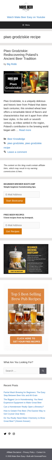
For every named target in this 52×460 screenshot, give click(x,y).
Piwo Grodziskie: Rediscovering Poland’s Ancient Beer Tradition (21, 55)
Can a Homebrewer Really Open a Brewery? (24, 407)
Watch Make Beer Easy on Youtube (26, 17)
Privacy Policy (29, 452)
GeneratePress (40, 456)
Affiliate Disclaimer (14, 452)
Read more (25, 130)
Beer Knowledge (16, 139)
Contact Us (41, 452)
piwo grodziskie (15, 143)
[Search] (43, 371)
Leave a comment (17, 152)
